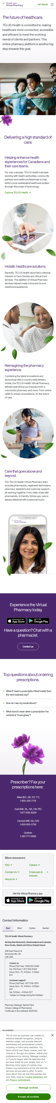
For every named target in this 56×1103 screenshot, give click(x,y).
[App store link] (16, 621)
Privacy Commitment (20, 1080)
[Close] (52, 1035)
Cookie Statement (34, 1077)
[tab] (8, 928)
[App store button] (15, 900)
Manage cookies (28, 1087)
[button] (52, 4)
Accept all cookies (28, 1096)
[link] (18, 192)
